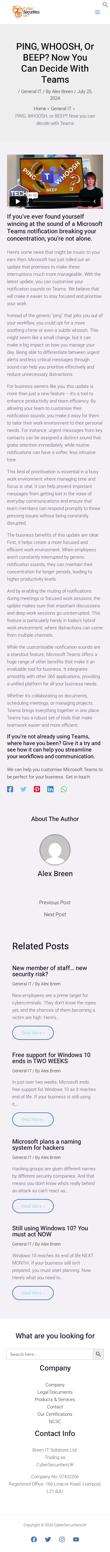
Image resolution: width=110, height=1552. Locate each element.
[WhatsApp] (64, 789)
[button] (105, 6)
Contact (55, 1407)
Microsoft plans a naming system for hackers (46, 1144)
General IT (31, 91)
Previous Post (55, 902)
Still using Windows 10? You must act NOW (50, 1231)
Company (55, 1385)
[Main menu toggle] (97, 12)
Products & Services (55, 1399)
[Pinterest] (37, 789)
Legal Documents (55, 1392)
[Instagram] (62, 1539)
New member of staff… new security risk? (49, 971)
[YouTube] (76, 1539)
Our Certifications (55, 1414)
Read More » (33, 1032)
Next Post (55, 914)
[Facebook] (10, 789)
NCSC (55, 1421)
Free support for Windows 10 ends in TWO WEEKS (51, 1058)
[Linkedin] (50, 789)
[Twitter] (23, 789)
